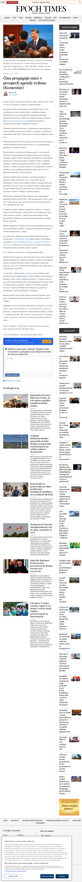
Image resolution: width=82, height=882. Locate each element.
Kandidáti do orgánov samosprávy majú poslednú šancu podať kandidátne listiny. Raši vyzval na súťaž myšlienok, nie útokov (64, 690)
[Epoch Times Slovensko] (41, 13)
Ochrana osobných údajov (57, 821)
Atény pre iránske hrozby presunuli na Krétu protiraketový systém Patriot (65, 762)
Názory (48, 18)
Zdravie (28, 18)
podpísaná (28, 273)
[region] (37, 858)
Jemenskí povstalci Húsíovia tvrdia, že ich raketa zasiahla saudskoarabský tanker (40, 400)
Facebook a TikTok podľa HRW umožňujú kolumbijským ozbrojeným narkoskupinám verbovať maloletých (65, 473)
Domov (7, 18)
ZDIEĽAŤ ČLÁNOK (13, 381)
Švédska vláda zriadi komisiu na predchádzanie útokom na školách (65, 567)
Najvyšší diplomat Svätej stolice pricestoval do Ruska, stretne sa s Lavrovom (41, 566)
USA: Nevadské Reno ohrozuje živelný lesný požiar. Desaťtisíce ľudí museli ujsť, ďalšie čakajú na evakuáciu (63, 524)
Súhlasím (62, 876)
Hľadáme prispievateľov (32, 821)
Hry (55, 18)
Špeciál (33, 20)
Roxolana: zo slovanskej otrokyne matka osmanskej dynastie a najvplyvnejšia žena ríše (65, 97)
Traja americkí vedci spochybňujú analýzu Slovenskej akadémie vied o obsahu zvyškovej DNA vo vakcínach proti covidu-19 (64, 127)
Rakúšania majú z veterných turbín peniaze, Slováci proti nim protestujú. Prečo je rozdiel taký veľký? (63, 212)
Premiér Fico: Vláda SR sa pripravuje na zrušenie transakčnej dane (64, 430)
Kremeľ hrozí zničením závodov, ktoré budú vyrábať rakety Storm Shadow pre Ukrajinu (63, 590)
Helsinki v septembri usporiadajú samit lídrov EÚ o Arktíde (64, 549)
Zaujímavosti (65, 18)
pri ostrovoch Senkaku (41, 242)
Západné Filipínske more (22, 242)
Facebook (47, 836)
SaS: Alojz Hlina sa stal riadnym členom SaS (63, 743)
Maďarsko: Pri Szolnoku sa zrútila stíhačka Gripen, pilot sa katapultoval (64, 641)
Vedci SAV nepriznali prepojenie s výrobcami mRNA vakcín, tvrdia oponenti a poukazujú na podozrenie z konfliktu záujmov (63, 48)
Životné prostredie (47, 20)
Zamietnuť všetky (47, 876)
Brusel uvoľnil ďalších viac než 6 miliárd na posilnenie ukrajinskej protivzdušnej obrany (64, 785)
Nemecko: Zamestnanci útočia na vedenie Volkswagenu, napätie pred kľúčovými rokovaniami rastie (64, 496)
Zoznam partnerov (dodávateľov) (15, 871)
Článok (5, 334)
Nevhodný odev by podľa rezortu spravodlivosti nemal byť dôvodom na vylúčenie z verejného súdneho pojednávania (65, 721)
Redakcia (14, 821)
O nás (5, 821)
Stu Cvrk (12, 92)
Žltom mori (7, 244)
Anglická (20, 835)
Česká (5, 835)
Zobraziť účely (13, 876)
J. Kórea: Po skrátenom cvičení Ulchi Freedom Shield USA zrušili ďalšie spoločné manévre (63, 618)
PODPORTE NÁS (12, 2)
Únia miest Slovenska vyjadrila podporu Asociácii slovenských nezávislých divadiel (64, 662)
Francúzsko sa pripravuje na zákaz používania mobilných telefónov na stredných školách (41, 489)
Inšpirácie (38, 18)
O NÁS (2, 2)
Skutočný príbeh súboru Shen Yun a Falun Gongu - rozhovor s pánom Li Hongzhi (63, 157)
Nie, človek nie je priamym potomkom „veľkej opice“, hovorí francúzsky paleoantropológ (66, 77)
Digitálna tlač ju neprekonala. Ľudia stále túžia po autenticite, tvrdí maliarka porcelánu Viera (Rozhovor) (64, 280)
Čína (21, 18)
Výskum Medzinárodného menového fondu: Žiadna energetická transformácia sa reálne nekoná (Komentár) (40, 443)
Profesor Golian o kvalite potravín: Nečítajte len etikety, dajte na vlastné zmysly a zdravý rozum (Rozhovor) (63, 310)
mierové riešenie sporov (16, 121)
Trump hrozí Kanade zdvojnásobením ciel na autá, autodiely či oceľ (41, 528)
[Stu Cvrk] (5, 93)
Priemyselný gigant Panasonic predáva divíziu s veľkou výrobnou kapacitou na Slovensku (64, 183)
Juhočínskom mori (21, 239)
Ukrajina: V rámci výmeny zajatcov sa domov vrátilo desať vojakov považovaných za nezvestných (40, 610)
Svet (14, 18)
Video (75, 18)
